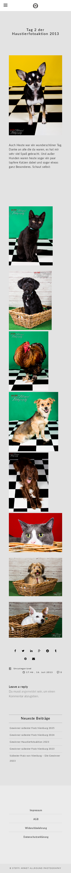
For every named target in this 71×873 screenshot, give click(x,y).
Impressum (36, 810)
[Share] (15, 651)
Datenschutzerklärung (35, 837)
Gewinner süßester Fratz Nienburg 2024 (32, 735)
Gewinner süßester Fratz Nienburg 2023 (32, 749)
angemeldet (28, 691)
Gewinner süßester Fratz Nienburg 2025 (32, 728)
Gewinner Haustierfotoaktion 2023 (29, 742)
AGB (36, 819)
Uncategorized (23, 669)
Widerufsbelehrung (36, 828)
